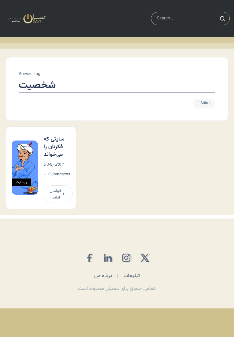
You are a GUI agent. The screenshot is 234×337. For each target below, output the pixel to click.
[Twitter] (145, 258)
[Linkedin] (108, 258)
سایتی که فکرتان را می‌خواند (54, 147)
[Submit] (222, 18)
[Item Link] (25, 168)
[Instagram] (126, 258)
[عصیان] (27, 18)
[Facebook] (89, 258)
